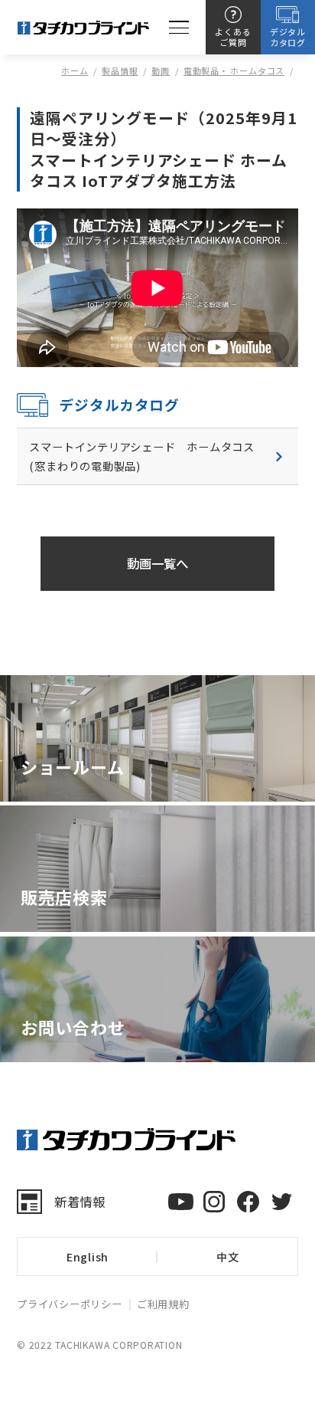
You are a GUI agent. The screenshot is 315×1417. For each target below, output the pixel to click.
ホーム (74, 70)
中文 (227, 1256)
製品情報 (120, 70)
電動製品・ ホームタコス (233, 70)
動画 (160, 70)
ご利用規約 (163, 1304)
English (88, 1256)
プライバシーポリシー (69, 1304)
